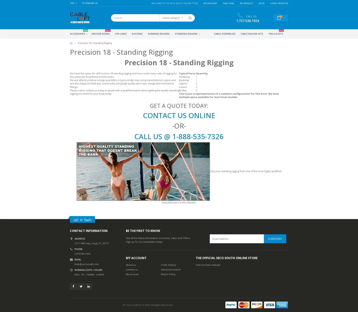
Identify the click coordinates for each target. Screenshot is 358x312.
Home (71, 43)
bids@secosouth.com (87, 264)
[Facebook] (73, 286)
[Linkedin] (88, 286)
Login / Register (279, 3)
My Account (210, 3)
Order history (168, 265)
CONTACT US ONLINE (179, 115)
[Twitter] (81, 286)
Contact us (132, 269)
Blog (262, 3)
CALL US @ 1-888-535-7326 (179, 136)
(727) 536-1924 (82, 253)
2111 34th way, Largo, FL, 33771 (92, 243)
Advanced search (171, 269)
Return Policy (168, 274)
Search (190, 17)
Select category (171, 18)
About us (131, 265)
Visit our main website (208, 265)
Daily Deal (228, 3)
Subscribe (275, 238)
